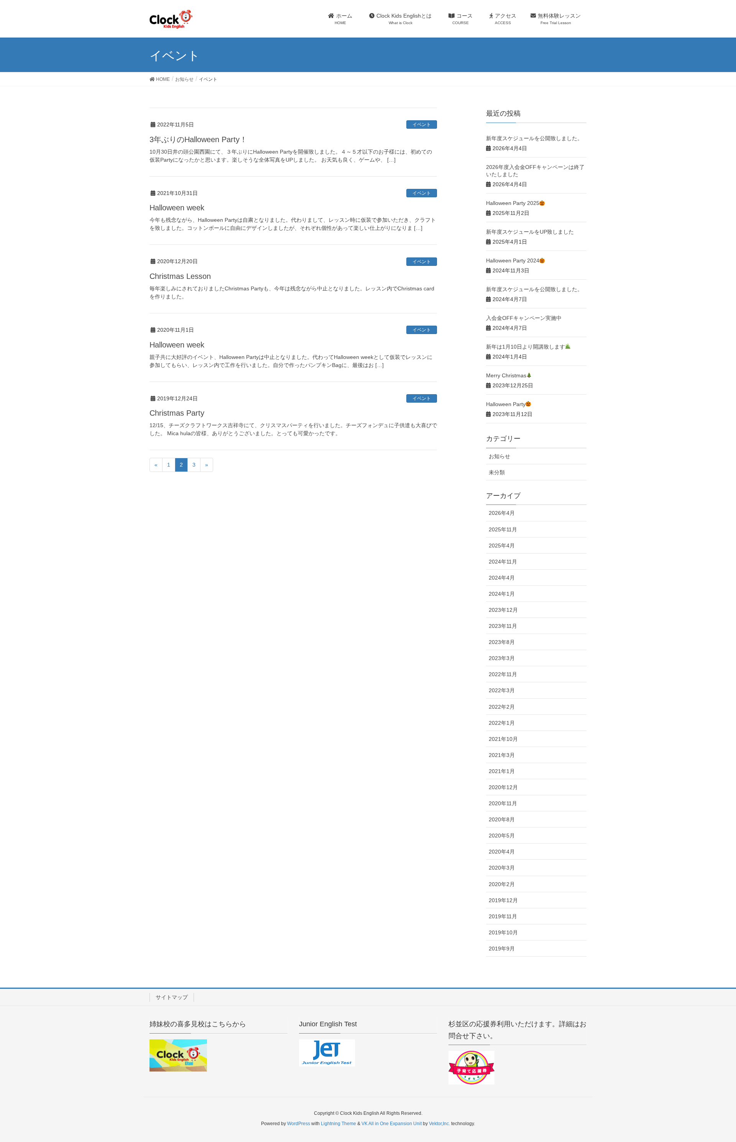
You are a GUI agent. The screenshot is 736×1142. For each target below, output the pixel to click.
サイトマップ (172, 997)
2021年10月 (503, 739)
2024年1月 (502, 594)
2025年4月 (502, 545)
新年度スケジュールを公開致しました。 (534, 138)
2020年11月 (503, 803)
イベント (421, 124)
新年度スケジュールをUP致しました (530, 232)
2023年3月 (502, 658)
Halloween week (177, 207)
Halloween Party (506, 404)
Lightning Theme (338, 1123)
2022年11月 (503, 674)
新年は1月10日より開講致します (525, 347)
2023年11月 (503, 626)
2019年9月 (502, 948)
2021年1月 (502, 771)
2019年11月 (503, 916)
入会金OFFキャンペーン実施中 (524, 318)
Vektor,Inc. (439, 1123)
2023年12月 (503, 610)
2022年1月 (502, 723)
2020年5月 (502, 835)
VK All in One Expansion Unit (391, 1123)
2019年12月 (503, 900)
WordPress (298, 1123)
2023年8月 (502, 642)
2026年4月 (502, 513)
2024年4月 (502, 578)
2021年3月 (502, 755)
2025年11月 (503, 529)
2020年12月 (503, 787)
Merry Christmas (506, 375)
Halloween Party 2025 (512, 203)
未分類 (497, 472)
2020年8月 (502, 819)
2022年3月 (502, 690)
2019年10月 (503, 932)
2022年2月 (502, 707)
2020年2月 (502, 884)
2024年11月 (503, 562)
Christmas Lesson (180, 276)
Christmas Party (177, 413)
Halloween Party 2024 (512, 260)
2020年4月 (502, 852)
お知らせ (499, 456)
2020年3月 (502, 868)
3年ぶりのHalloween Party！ (198, 139)
